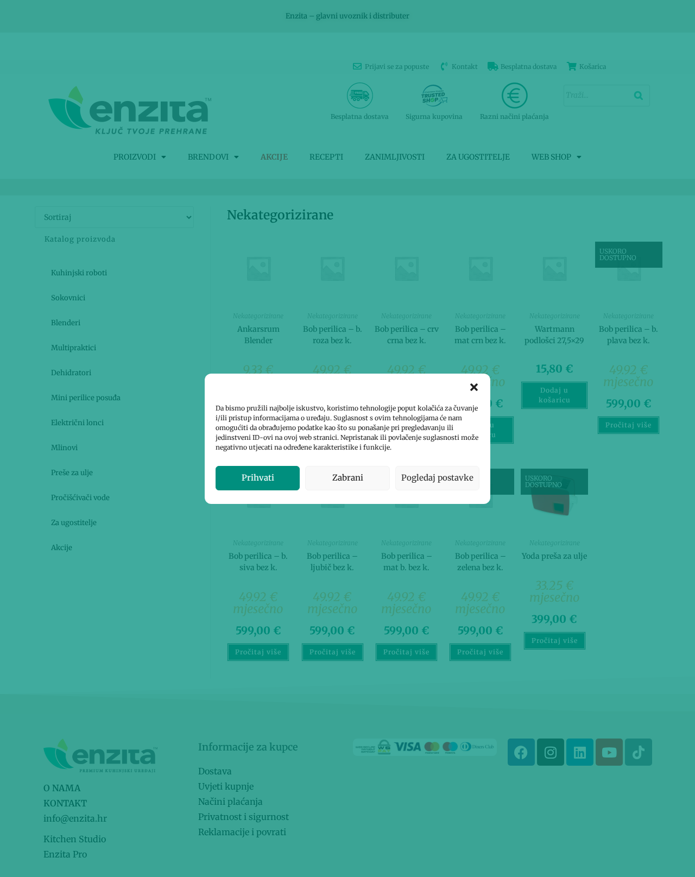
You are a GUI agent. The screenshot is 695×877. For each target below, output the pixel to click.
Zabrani (347, 477)
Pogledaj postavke (437, 477)
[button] (474, 387)
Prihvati (258, 477)
